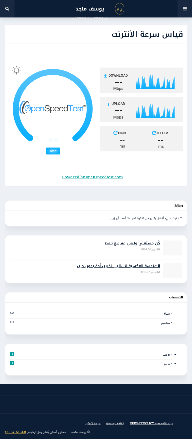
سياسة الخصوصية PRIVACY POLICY (151, 423)
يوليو (91, 364)
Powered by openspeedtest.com (92, 177)
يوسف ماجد (90, 8)
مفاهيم (90, 323)
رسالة (90, 314)
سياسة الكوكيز (93, 423)
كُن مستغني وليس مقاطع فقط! (132, 243)
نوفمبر (91, 355)
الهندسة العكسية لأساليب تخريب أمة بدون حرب (118, 266)
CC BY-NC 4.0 (15, 432)
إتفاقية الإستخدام (115, 423)
